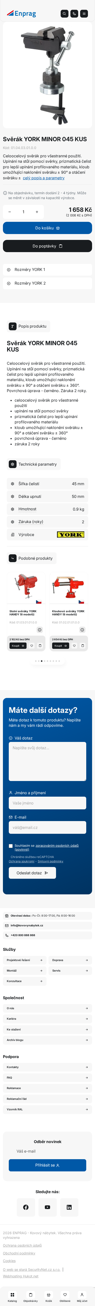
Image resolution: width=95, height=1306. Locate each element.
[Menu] (84, 14)
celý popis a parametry (44, 177)
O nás (10, 1008)
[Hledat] (64, 14)
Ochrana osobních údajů (22, 1245)
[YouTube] (47, 1207)
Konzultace (14, 981)
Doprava (57, 960)
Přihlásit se (45, 1165)
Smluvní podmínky (50, 861)
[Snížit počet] (10, 212)
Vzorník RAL (15, 1109)
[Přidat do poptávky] (40, 645)
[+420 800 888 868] (74, 14)
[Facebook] (26, 1207)
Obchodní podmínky (19, 1253)
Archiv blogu (15, 1040)
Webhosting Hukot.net (20, 1276)
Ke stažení (14, 1029)
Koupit (15, 645)
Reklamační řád (17, 1099)
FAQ (9, 1077)
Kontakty (13, 1067)
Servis (56, 970)
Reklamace (14, 1088)
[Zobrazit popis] (40, 630)
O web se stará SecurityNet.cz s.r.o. (31, 1269)
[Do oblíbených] (31, 645)
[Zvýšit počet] (37, 212)
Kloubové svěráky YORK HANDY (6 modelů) (68, 613)
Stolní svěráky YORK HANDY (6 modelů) (23, 613)
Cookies (9, 1261)
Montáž (12, 970)
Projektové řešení (18, 960)
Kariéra (11, 1018)
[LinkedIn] (69, 1207)
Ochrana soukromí (21, 861)
